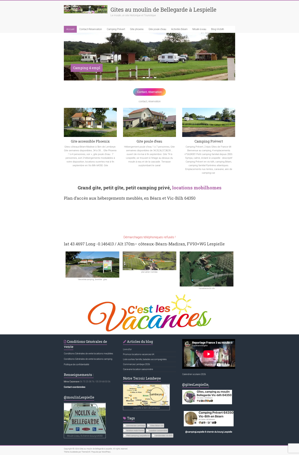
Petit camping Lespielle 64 (138, 435)
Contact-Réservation (90, 29)
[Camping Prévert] (208, 123)
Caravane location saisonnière (138, 369)
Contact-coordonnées (74, 386)
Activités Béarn (179, 29)
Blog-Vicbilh (217, 29)
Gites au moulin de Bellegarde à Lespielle (163, 9)
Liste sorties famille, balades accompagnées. (145, 359)
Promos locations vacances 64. (139, 354)
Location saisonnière (158, 430)
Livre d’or (127, 349)
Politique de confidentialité (76, 364)
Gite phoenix (137, 29)
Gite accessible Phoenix (90, 141)
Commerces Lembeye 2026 (136, 364)
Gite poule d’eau (157, 29)
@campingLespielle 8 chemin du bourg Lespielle (208, 431)
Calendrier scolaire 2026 (194, 374)
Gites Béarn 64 (156, 425)
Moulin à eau (199, 29)
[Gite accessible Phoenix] (90, 123)
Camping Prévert (116, 29)
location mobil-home (135, 430)
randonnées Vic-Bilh (163, 435)
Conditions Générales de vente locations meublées (88, 353)
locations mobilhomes (196, 187)
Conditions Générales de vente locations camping (88, 358)
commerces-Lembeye (135, 425)
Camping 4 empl (86, 68)
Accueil (70, 29)
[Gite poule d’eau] (149, 123)
